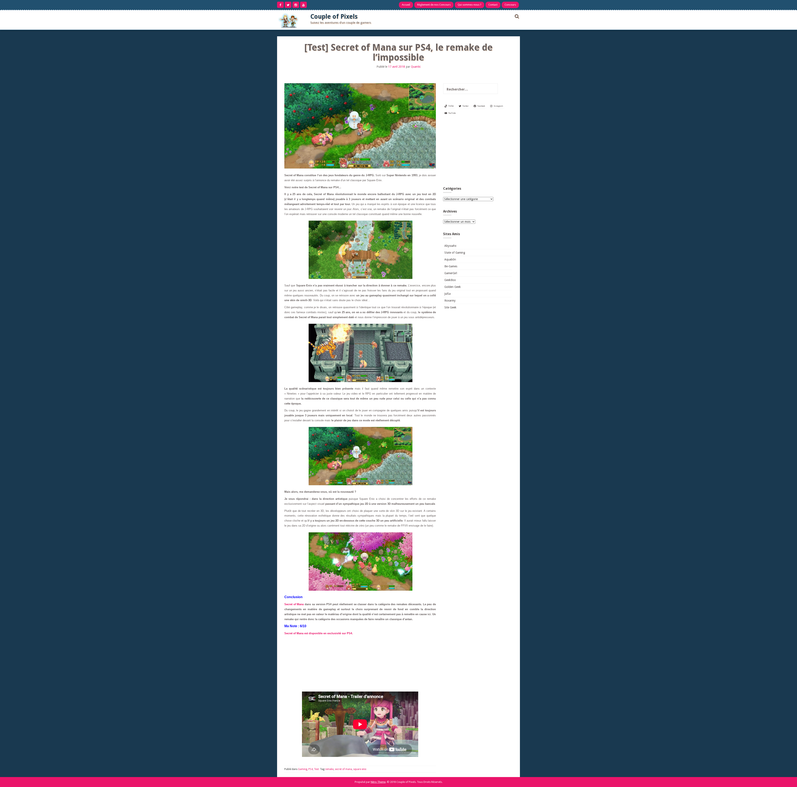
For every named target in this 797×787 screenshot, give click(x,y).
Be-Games (450, 266)
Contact (493, 4)
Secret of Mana (294, 604)
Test (316, 769)
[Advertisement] (477, 152)
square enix (359, 769)
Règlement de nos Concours (434, 4)
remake (329, 769)
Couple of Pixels (334, 16)
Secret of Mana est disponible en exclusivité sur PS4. (318, 633)
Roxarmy (450, 300)
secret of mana (343, 769)
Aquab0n (450, 259)
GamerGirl (450, 273)
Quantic (416, 66)
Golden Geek (452, 286)
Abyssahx (450, 245)
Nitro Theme (378, 781)
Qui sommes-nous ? (469, 4)
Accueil (406, 4)
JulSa (447, 293)
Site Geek (450, 307)
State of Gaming (454, 252)
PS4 (310, 769)
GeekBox (450, 280)
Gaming (302, 769)
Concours (510, 4)
